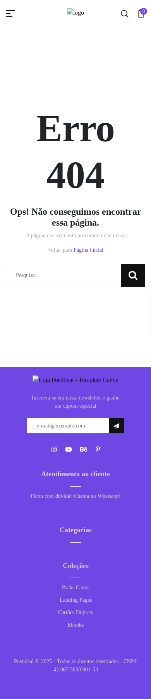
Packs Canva (75, 587)
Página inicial (88, 250)
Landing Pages (76, 600)
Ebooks (75, 625)
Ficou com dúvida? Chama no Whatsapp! (76, 496)
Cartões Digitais (75, 612)
